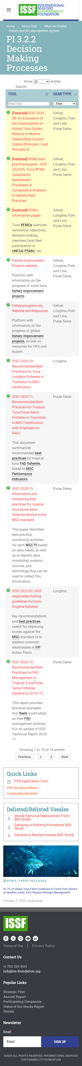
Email (8, 1032)
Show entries (42, 81)
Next (64, 757)
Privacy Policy (43, 945)
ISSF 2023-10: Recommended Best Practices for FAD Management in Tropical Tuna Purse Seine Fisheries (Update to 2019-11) (27, 677)
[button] (9, 10)
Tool (12, 94)
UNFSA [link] (17, 251)
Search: (21, 87)
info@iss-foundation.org (21, 971)
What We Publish (55, 26)
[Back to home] (41, 10)
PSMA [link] (29, 251)
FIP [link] (37, 647)
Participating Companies (22, 1001)
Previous (24, 757)
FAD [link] (23, 463)
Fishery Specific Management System (34, 31)
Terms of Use (13, 945)
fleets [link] (23, 713)
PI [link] (35, 545)
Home (11, 26)
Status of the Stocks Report (23, 1006)
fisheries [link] (33, 463)
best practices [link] (29, 621)
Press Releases (33, 880)
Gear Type (62, 94)
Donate (8, 1011)
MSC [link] (29, 469)
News (11, 880)
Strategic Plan (14, 991)
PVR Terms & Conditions (22, 788)
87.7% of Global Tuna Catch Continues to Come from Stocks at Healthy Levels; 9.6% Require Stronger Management (40, 890)
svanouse (35, 900)
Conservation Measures (22, 793)
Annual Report (14, 996)
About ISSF (29, 26)
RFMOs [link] (26, 225)
